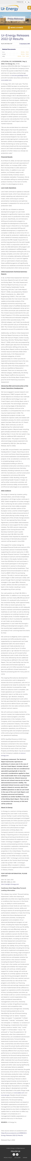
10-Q (3, 52)
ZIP (28, 56)
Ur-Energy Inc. (13, 1148)
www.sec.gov (5, 1095)
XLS (24, 56)
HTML (23, 52)
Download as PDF (25, 43)
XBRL (3, 56)
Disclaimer (17, 1157)
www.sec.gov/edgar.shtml (19, 75)
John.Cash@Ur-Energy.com (10, 884)
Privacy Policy (8, 1157)
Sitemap (25, 1157)
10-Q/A (4, 54)
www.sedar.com (6, 80)
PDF (28, 52)
